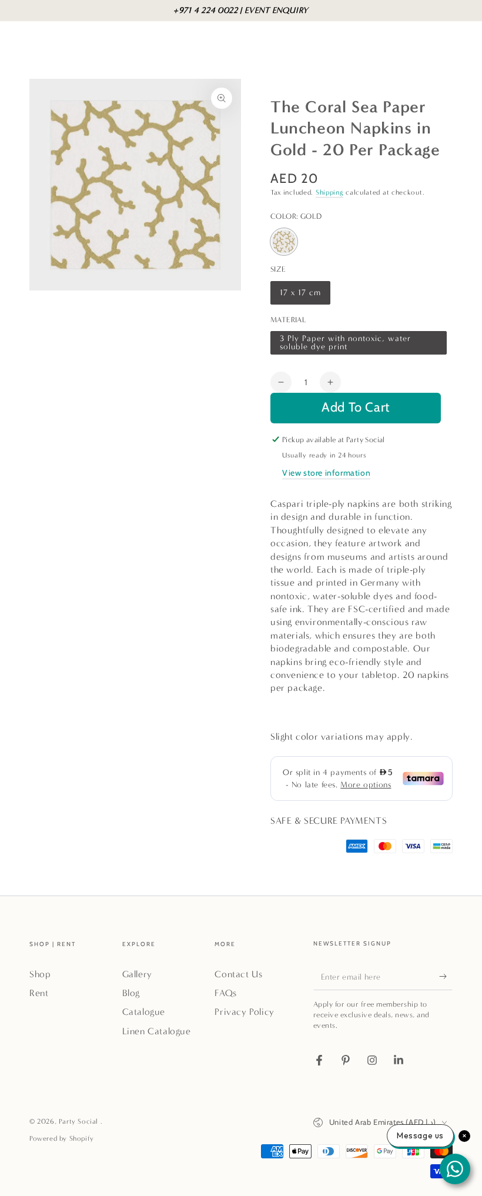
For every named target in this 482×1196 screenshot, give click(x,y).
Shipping (330, 192)
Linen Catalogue (156, 1031)
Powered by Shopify (61, 1138)
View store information (326, 472)
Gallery (137, 974)
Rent (38, 992)
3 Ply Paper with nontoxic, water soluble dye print (345, 344)
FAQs (225, 992)
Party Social (80, 1121)
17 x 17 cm (301, 296)
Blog (131, 992)
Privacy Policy (244, 1011)
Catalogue (143, 1011)
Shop (40, 974)
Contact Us (238, 974)
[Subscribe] (446, 977)
